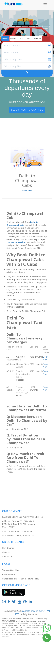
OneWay (5, 38)
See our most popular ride (27, 110)
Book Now (45, 358)
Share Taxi (37, 38)
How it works (8, 548)
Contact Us (7, 556)
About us (6, 552)
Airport (22, 38)
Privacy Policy (8, 574)
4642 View (27, 190)
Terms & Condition (10, 570)
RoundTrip (14, 38)
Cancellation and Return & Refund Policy (20, 579)
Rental (29, 38)
